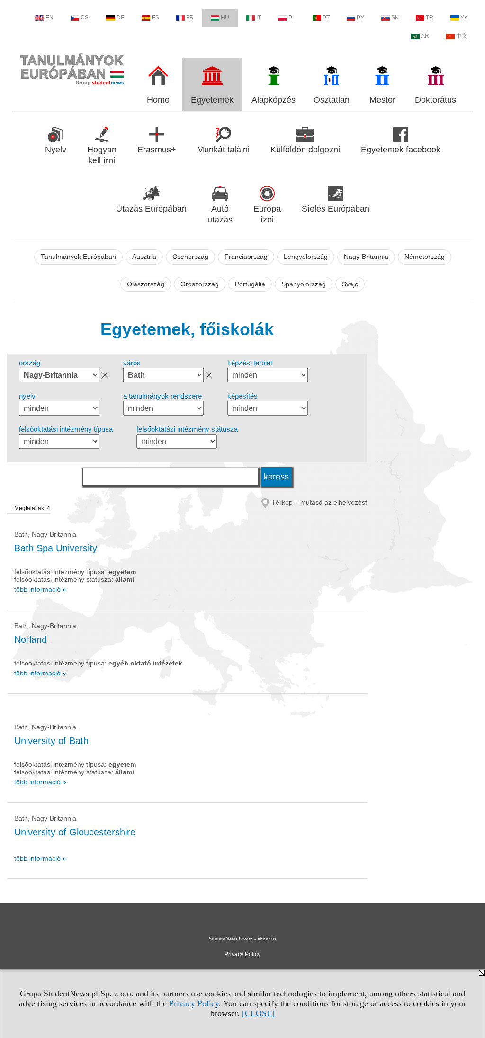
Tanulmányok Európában (78, 256)
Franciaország (246, 256)
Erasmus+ (156, 149)
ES (155, 17)
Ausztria (144, 256)
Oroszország (199, 284)
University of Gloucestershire (74, 832)
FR (190, 17)
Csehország (190, 256)
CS (85, 17)
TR (429, 17)
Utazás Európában (151, 208)
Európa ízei (267, 214)
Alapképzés (273, 100)
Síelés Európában (335, 208)
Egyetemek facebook (400, 149)
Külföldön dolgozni (305, 149)
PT (326, 17)
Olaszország (145, 284)
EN (49, 17)
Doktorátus (435, 100)
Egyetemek (212, 100)
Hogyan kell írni (102, 155)
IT (258, 17)
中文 (461, 36)
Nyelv (55, 149)
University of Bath (51, 741)
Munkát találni (223, 149)
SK (395, 17)
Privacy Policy (194, 1003)
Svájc (350, 284)
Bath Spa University (55, 548)
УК (463, 17)
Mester (382, 100)
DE (121, 17)
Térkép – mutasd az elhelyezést (319, 502)
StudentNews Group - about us (242, 938)
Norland (30, 639)
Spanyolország (303, 284)
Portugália (250, 284)
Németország (424, 256)
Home (158, 100)
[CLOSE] (258, 1013)
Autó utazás (220, 214)
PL (292, 17)
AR (425, 36)
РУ (360, 17)
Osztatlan (332, 100)
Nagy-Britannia (366, 256)
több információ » (40, 589)
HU (225, 17)
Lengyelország (306, 256)
